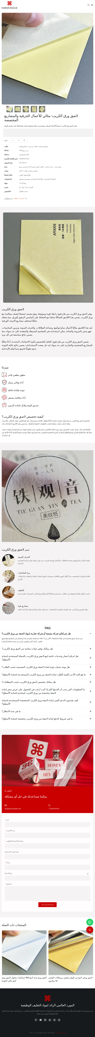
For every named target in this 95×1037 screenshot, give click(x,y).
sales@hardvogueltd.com (13, 809)
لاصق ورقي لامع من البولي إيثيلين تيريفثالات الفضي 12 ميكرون (70, 979)
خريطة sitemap (61, 1033)
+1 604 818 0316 (53, 809)
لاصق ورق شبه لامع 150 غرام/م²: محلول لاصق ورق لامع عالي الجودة (24, 979)
